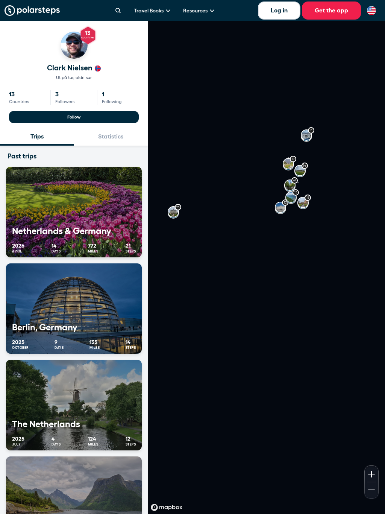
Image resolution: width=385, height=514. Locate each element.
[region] (266, 267)
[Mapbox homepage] (166, 507)
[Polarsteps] (32, 10)
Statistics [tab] (110, 136)
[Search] (118, 11)
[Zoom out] (371, 490)
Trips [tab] (37, 136)
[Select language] (371, 11)
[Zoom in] (371, 473)
